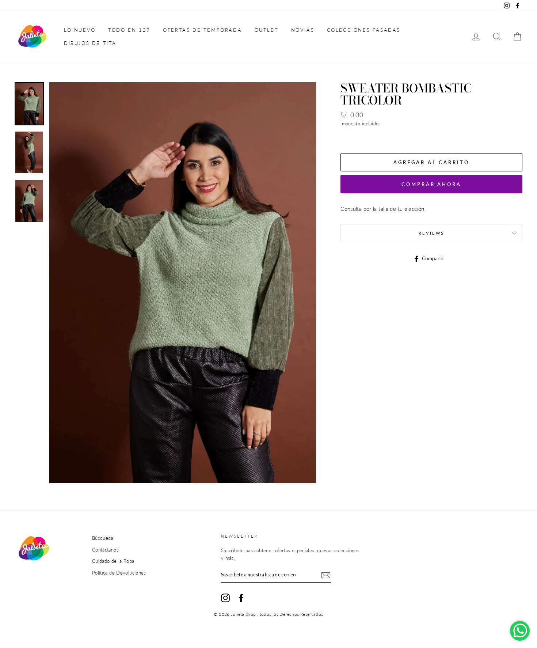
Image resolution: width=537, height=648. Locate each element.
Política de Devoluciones (119, 573)
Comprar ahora (431, 184)
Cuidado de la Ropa (113, 561)
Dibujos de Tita (90, 43)
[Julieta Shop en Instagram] (225, 598)
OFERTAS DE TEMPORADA (202, 30)
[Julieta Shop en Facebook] (241, 598)
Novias (303, 30)
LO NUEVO (80, 30)
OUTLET (267, 30)
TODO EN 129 (129, 30)
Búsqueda (102, 538)
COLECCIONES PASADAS (363, 30)
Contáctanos (105, 550)
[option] (182, 282)
